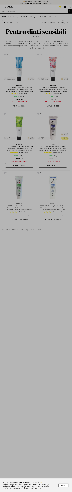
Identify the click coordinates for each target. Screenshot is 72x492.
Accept (63, 485)
